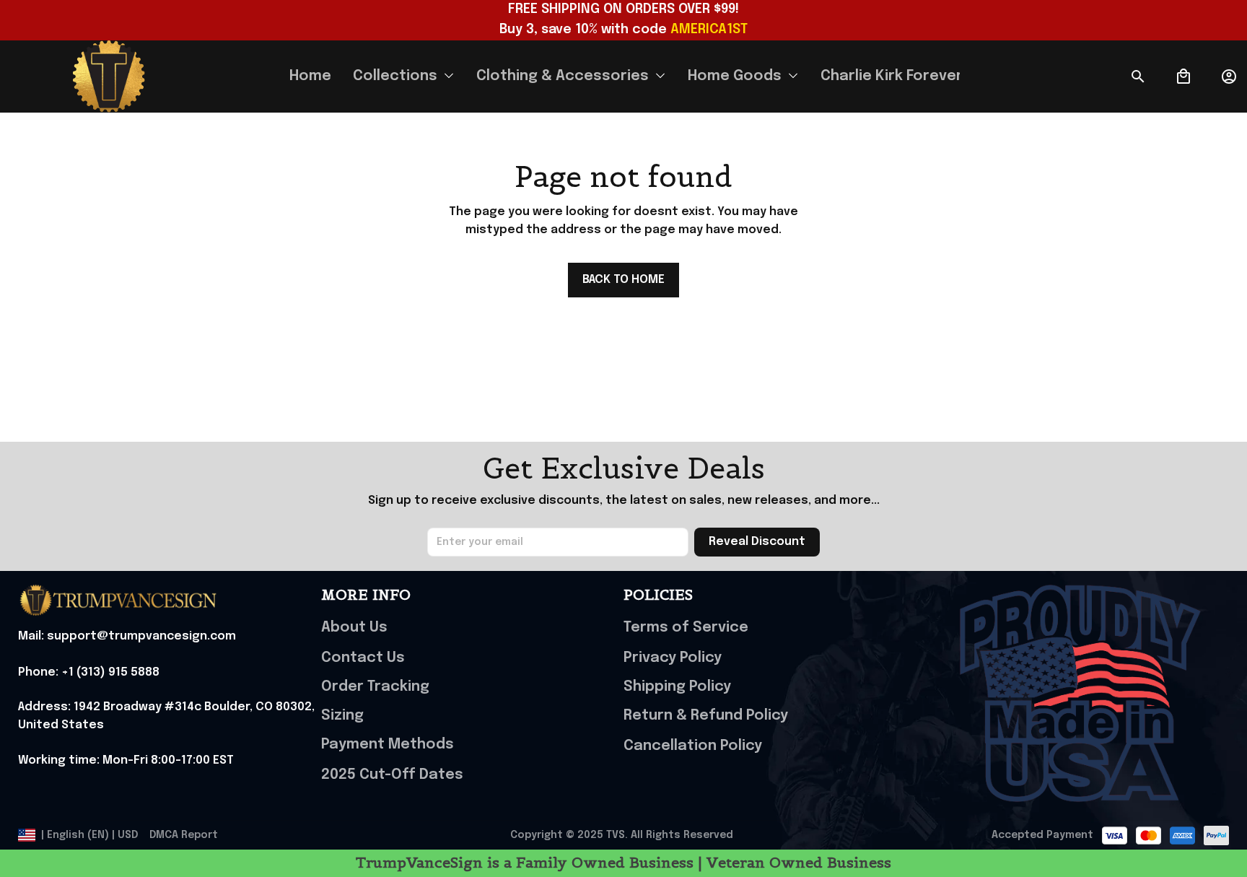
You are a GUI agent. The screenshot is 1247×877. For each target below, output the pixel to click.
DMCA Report (183, 835)
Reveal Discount (757, 542)
